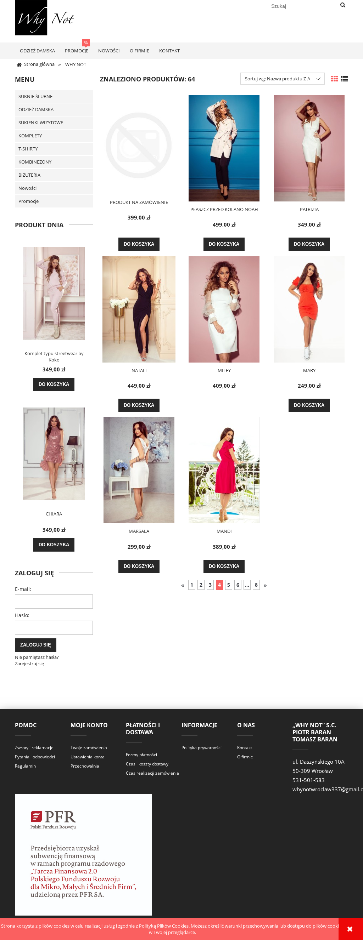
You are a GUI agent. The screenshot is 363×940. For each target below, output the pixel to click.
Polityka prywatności (202, 748)
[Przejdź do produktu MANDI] (224, 470)
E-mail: (23, 589)
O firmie (245, 757)
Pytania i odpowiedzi (35, 757)
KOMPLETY (30, 135)
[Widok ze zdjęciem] (334, 79)
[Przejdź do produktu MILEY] (224, 309)
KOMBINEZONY (34, 162)
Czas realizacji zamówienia (152, 773)
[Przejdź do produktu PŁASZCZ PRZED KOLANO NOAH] (224, 148)
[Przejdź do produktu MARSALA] (139, 470)
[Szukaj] (342, 5)
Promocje (28, 201)
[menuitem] (37, 50)
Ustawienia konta (88, 757)
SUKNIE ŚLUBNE (35, 96)
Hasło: (22, 615)
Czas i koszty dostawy (147, 764)
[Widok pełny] (344, 79)
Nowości (27, 188)
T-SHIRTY (28, 149)
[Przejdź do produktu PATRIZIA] (309, 148)
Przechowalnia (85, 766)
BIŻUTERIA (29, 175)
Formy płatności (141, 755)
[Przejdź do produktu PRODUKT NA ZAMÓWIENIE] (139, 144)
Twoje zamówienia (89, 748)
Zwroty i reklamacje (34, 748)
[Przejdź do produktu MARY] (309, 309)
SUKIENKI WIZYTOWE (40, 122)
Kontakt (244, 748)
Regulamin (25, 766)
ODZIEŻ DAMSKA (36, 109)
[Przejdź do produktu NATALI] (139, 309)
